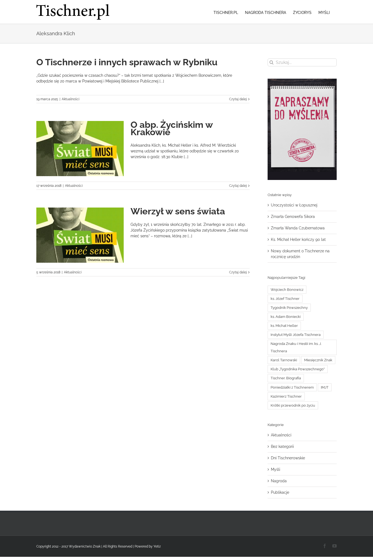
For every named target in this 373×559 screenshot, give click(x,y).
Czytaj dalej (238, 99)
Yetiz (157, 546)
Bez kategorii (282, 446)
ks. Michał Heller (284, 326)
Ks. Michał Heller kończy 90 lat (298, 239)
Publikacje (280, 492)
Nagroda (279, 481)
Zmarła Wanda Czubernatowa (298, 228)
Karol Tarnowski (284, 360)
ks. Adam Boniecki (286, 317)
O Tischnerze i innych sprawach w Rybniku (126, 62)
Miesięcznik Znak (318, 360)
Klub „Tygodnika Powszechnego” (298, 369)
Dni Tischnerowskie (288, 458)
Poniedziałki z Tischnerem (292, 387)
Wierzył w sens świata (178, 211)
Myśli (275, 469)
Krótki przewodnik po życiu (293, 405)
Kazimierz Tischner (286, 396)
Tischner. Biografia (286, 378)
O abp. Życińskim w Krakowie (172, 128)
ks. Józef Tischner (285, 299)
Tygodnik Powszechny (289, 308)
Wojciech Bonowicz (287, 290)
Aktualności (70, 99)
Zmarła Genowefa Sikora (293, 216)
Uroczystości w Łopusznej (294, 205)
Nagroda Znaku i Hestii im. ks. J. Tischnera (296, 347)
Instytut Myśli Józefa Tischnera (296, 335)
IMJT (324, 387)
